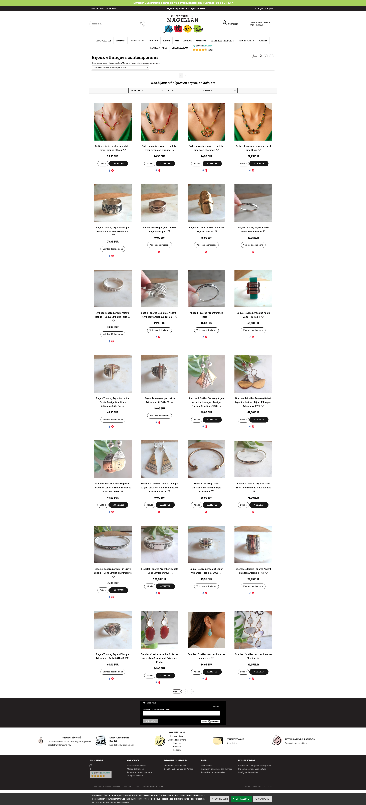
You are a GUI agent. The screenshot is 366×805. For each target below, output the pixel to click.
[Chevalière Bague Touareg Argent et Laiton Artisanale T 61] (253, 565)
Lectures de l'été (137, 40)
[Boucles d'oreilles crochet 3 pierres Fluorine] (253, 650)
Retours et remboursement (139, 772)
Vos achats (133, 760)
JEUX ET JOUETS (246, 40)
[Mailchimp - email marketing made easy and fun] (210, 722)
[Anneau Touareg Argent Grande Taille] (206, 309)
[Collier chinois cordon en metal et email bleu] (253, 142)
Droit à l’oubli (206, 765)
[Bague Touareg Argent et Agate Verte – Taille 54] (253, 309)
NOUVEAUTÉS (103, 40)
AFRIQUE (187, 40)
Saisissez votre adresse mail (156, 709)
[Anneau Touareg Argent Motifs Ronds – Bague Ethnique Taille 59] (113, 309)
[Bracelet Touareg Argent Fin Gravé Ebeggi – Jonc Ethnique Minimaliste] (113, 565)
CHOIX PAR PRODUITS (222, 40)
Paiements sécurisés (136, 765)
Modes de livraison (135, 769)
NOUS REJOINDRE (246, 760)
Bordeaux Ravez (177, 736)
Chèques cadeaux (135, 776)
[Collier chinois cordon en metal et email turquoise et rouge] (160, 142)
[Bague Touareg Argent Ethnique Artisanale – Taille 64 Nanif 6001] (113, 224)
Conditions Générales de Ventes (178, 769)
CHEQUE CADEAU (180, 48)
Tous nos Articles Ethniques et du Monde (110, 63)
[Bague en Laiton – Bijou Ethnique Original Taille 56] (206, 224)
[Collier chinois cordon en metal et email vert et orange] (206, 142)
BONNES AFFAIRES (158, 48)
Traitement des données (175, 765)
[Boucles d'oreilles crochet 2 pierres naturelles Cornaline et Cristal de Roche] (160, 650)
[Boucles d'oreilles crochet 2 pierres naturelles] (206, 650)
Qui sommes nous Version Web (252, 769)
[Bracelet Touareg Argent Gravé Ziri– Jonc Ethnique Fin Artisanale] (253, 480)
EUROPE (166, 40)
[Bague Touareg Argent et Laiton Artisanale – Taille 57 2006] (206, 565)
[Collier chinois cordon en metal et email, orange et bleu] (113, 142)
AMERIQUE (201, 40)
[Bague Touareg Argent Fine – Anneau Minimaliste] (253, 224)
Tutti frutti (153, 40)
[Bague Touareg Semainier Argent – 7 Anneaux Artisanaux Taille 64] (160, 309)
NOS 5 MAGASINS (177, 732)
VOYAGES (262, 40)
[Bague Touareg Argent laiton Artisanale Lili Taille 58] (160, 394)
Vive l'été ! (120, 40)
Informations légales (175, 760)
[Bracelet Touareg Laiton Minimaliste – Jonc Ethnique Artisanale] (206, 480)
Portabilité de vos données (213, 772)
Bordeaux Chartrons (177, 740)
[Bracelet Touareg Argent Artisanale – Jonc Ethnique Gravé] (160, 565)
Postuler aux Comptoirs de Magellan (254, 765)
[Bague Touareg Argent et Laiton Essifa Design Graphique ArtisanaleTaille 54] (113, 394)
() (210, 50)
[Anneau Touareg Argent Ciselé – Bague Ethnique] (160, 224)
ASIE (177, 40)
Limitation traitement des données (216, 769)
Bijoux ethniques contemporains (145, 63)
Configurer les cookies (248, 772)
